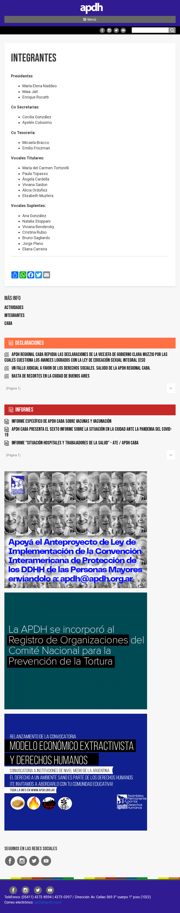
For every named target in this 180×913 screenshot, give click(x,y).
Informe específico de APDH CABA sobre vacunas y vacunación (61, 421)
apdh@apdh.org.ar (47, 902)
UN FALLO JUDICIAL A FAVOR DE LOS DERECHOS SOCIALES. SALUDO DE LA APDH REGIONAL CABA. (81, 368)
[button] (90, 19)
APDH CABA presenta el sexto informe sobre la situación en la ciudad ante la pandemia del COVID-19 (88, 432)
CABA (8, 323)
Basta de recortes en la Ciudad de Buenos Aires (51, 376)
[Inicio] (90, 7)
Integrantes (14, 316)
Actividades (13, 308)
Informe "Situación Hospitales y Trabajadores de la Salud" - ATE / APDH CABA (75, 443)
